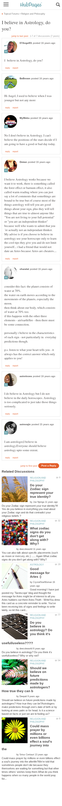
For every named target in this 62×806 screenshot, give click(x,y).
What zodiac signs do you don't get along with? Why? (40, 536)
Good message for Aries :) (40, 572)
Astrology (37, 564)
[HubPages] (31, 5)
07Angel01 (26, 43)
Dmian (23, 162)
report (15, 68)
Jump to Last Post (20, 36)
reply (7, 68)
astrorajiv (25, 424)
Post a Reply (48, 465)
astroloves (26, 376)
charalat (24, 269)
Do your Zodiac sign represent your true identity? (41, 490)
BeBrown (25, 78)
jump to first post (28, 466)
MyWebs (25, 118)
